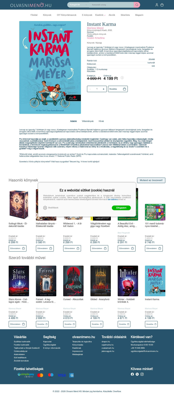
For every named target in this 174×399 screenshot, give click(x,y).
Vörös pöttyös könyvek (96, 34)
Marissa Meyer (95, 28)
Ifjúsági (99, 43)
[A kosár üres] (162, 4)
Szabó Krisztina (96, 38)
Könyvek (90, 43)
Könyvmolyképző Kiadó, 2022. (99, 30)
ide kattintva (113, 199)
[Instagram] (142, 374)
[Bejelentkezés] (157, 4)
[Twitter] (137, 374)
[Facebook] (132, 374)
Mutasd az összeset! (151, 180)
